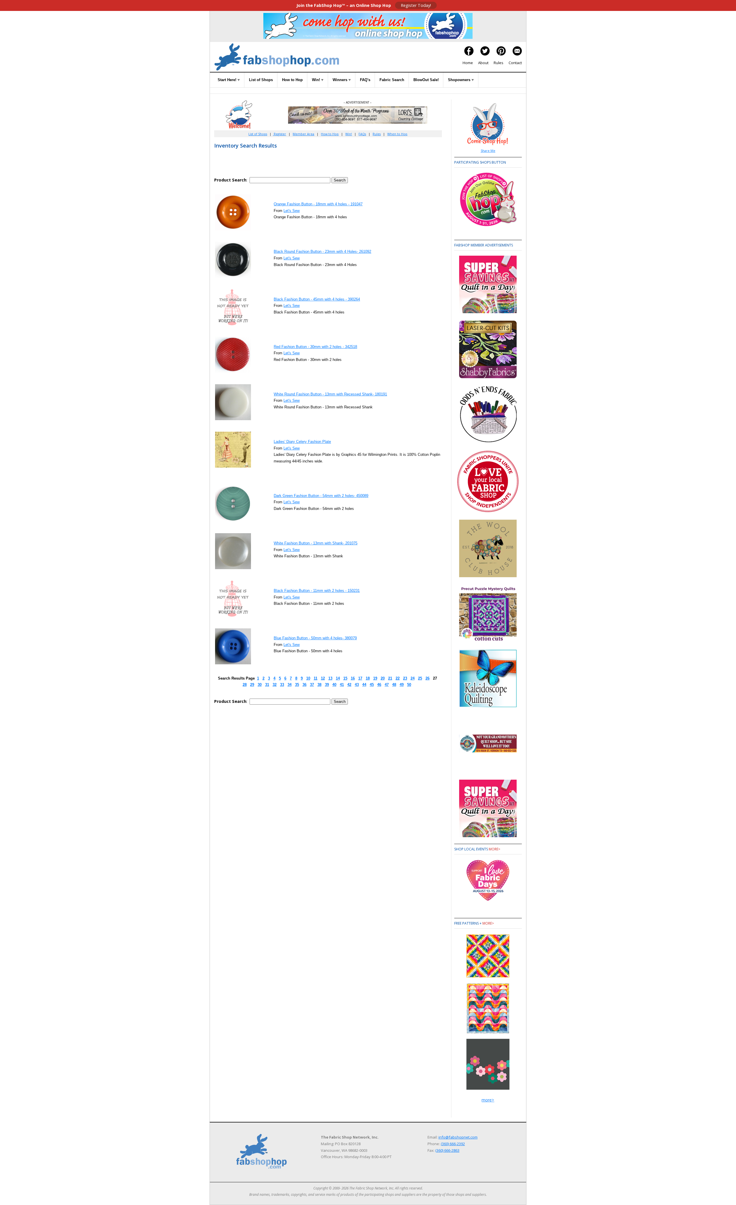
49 (402, 684)
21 (390, 678)
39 (327, 684)
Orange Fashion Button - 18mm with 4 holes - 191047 (318, 204)
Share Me (488, 150)
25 (420, 678)
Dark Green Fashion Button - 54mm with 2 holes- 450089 (321, 496)
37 (312, 684)
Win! (316, 80)
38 (319, 684)
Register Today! (416, 5)
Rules (498, 62)
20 (383, 678)
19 (375, 678)
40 (334, 684)
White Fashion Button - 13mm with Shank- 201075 (315, 543)
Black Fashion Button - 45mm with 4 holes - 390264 (317, 299)
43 (357, 684)
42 (349, 684)
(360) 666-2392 (453, 1143)
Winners (340, 80)
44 (364, 684)
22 (398, 678)
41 (342, 684)
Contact (515, 62)
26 (427, 678)
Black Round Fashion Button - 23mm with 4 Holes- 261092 (322, 251)
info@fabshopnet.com (458, 1137)
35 (297, 684)
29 (252, 684)
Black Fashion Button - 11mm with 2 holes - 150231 (317, 590)
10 (308, 678)
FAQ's (365, 80)
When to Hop (397, 134)
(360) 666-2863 (447, 1150)
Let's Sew (291, 211)
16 (353, 678)
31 (267, 684)
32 (275, 684)
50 (409, 684)
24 (413, 678)
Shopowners (459, 80)
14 (338, 678)
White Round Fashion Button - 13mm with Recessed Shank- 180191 (330, 394)
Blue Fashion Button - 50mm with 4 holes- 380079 (315, 638)
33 (282, 684)
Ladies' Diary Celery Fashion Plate (302, 441)
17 (360, 678)
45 (372, 684)
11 (315, 678)
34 (290, 684)
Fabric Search (391, 80)
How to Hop (292, 80)
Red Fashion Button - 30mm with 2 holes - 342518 (315, 347)
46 (379, 684)
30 (260, 684)
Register (279, 134)
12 (323, 678)
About (483, 62)
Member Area (303, 134)
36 (304, 684)
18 (368, 678)
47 (387, 684)
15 (345, 678)
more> (494, 849)
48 (394, 684)
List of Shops (261, 80)
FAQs (362, 134)
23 (405, 678)
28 (245, 684)
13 (330, 678)
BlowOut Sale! (426, 80)
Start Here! (227, 80)
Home (468, 62)
